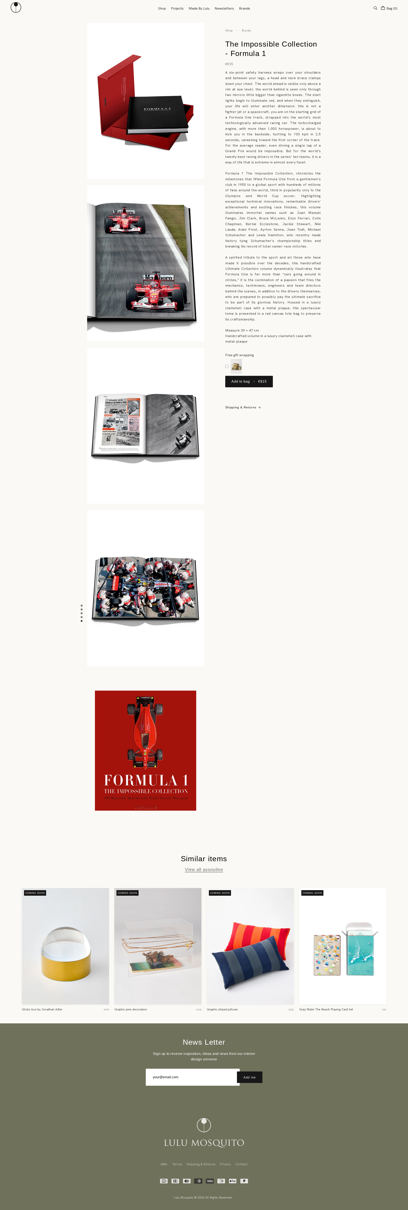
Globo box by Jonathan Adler (42, 1009)
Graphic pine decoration (130, 1009)
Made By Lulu (199, 8)
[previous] (11, 947)
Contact (241, 1164)
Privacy (225, 1164)
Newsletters (224, 8)
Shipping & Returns (240, 407)
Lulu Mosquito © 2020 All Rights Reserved (203, 1197)
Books (246, 30)
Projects (177, 8)
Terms (177, 1164)
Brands (244, 8)
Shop (162, 8)
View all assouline (204, 869)
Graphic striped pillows (222, 1009)
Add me (249, 1077)
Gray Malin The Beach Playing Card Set (326, 1009)
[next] (396, 947)
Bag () (391, 8)
